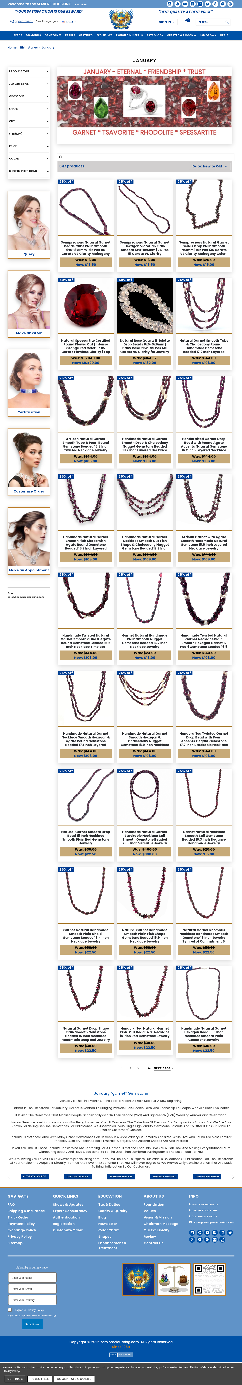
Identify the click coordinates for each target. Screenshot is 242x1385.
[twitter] (207, 3)
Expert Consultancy (70, 1211)
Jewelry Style (19, 84)
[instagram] (168, 2)
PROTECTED (125, 1354)
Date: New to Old (207, 166)
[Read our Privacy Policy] (54, 1315)
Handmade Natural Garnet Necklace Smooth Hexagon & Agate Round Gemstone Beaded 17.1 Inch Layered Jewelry (86, 741)
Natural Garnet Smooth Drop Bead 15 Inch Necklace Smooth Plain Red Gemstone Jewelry (85, 837)
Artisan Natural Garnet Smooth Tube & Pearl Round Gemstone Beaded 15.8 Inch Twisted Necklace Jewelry (85, 444)
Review (150, 1236)
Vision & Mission (158, 1217)
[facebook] (191, 2)
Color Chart (108, 1230)
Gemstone (16, 96)
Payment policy (21, 1223)
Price (13, 146)
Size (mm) (15, 134)
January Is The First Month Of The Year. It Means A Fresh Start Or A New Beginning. (121, 1101)
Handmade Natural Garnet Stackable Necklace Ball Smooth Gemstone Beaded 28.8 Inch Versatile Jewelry (144, 837)
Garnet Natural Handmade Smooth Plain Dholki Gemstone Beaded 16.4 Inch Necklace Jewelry (86, 936)
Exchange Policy (22, 1230)
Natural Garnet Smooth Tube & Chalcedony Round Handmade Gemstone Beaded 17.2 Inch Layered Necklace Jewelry (203, 348)
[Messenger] (221, 2)
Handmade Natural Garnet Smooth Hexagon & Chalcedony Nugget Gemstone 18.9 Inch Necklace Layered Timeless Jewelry (145, 741)
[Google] (214, 2)
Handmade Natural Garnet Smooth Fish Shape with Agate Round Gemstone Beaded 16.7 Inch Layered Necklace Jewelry (85, 544)
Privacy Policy (11, 1371)
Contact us (153, 1243)
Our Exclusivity (156, 1230)
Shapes (104, 1236)
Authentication (66, 1217)
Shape (13, 109)
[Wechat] (221, 1238)
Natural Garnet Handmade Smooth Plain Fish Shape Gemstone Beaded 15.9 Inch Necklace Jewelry (145, 936)
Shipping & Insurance (26, 1211)
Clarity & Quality (112, 1211)
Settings (15, 1379)
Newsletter (107, 1223)
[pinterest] (176, 2)
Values (150, 1211)
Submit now (32, 1324)
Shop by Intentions (23, 171)
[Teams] (229, 2)
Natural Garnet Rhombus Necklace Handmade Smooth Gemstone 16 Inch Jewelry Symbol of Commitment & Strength (204, 937)
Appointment (22, 21)
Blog (102, 1217)
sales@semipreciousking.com (214, 1222)
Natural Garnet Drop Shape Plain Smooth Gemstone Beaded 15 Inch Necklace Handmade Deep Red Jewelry (85, 1034)
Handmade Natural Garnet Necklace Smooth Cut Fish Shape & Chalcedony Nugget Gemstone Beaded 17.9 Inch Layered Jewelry (145, 544)
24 (149, 1068)
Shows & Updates (68, 1204)
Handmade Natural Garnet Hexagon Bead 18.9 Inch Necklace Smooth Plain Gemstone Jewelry (203, 1034)
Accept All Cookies (74, 1379)
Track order (18, 1217)
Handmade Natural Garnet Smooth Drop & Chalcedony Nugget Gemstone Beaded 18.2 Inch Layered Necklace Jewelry (145, 446)
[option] (34, 1176)
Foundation (154, 1204)
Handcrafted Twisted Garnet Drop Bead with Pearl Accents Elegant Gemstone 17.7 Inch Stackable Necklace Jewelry (204, 741)
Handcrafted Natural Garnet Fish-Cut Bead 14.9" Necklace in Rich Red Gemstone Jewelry (145, 1032)
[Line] (213, 1238)
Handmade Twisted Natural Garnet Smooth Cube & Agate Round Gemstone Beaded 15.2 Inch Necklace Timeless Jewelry (86, 643)
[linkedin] (199, 2)
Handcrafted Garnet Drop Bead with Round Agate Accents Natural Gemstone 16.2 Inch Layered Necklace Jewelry (204, 446)
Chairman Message (161, 1223)
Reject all (40, 1379)
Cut (12, 121)
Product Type (19, 71)
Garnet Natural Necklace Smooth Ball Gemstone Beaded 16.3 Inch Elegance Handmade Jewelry (204, 837)
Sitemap (15, 1243)
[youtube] (183, 2)
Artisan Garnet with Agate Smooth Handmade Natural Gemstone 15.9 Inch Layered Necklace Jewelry (204, 543)
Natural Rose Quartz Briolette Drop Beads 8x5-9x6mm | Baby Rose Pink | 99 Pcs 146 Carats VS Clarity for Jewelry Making (145, 348)
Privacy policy (20, 1236)
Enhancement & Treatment (112, 1245)
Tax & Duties (109, 1204)
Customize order (68, 1230)
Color (14, 158)
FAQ (11, 1204)
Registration (64, 1223)
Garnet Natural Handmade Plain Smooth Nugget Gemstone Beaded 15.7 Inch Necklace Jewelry (145, 641)
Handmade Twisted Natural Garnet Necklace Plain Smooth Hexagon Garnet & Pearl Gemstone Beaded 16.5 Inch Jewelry (203, 643)
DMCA (113, 1354)
